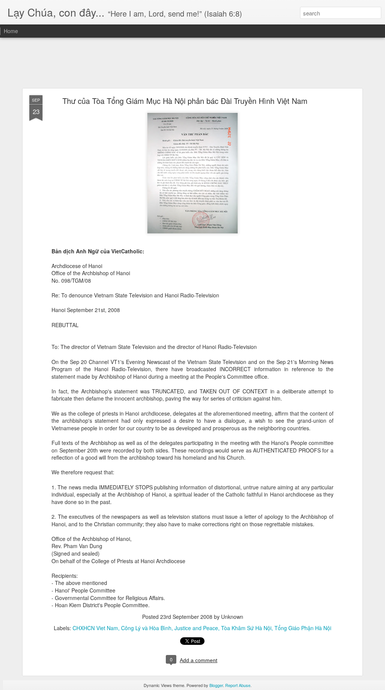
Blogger (216, 685)
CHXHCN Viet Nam (95, 628)
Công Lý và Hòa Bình (146, 628)
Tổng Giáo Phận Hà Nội (302, 628)
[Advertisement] (192, 63)
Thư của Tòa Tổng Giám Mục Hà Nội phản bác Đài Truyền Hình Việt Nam (185, 100)
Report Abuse (237, 685)
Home (11, 31)
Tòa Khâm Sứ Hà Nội (246, 628)
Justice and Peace (196, 628)
